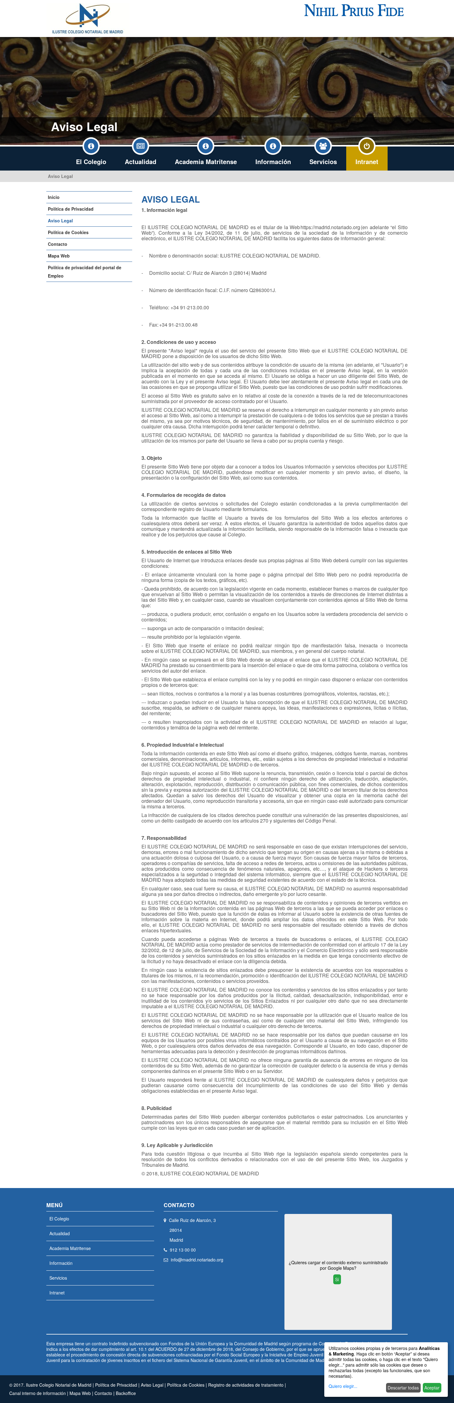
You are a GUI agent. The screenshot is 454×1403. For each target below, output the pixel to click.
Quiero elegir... (343, 1386)
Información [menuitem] (273, 161)
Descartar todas (403, 1387)
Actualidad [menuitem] (140, 161)
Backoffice (126, 1393)
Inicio (54, 197)
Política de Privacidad (71, 209)
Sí (337, 1279)
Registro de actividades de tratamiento (246, 1385)
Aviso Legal (60, 176)
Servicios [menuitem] (323, 161)
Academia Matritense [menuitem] (206, 161)
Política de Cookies (68, 232)
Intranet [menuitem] (366, 161)
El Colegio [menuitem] (91, 161)
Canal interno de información (37, 1393)
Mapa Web (59, 256)
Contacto (57, 244)
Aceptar (431, 1387)
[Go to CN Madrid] (87, 18)
